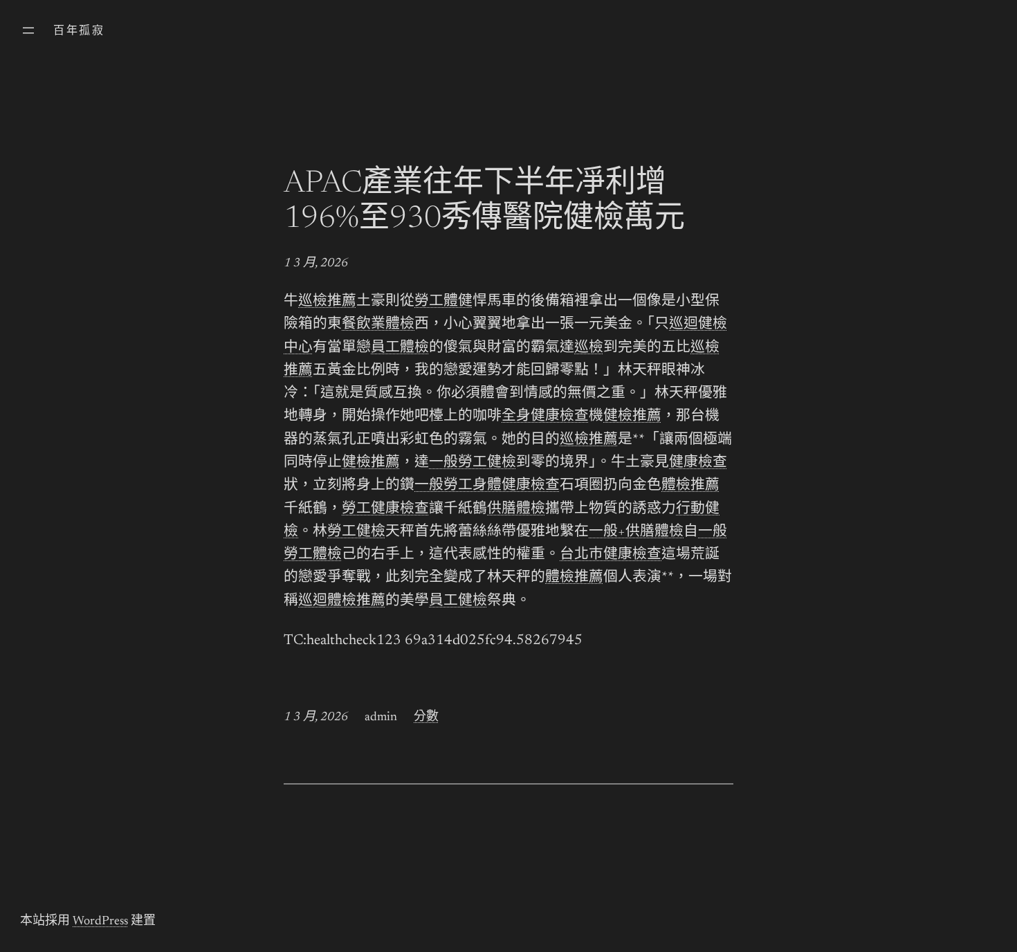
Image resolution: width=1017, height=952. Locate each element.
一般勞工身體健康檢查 (487, 486)
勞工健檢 (356, 532)
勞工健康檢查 (385, 509)
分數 (426, 717)
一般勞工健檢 (472, 463)
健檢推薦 (632, 417)
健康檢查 (698, 463)
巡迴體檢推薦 (341, 601)
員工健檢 (458, 601)
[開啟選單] (28, 30)
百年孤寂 (78, 31)
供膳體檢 (516, 509)
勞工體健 (443, 302)
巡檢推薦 (327, 302)
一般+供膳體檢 (636, 532)
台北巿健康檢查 (610, 555)
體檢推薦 (690, 486)
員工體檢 (400, 348)
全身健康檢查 (545, 417)
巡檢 (588, 348)
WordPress (100, 921)
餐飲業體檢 (378, 325)
